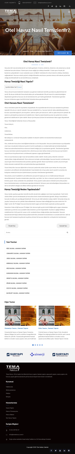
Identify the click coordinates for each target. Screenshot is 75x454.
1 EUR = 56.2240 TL (10, 2)
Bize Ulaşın (62, 53)
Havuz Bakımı (10, 414)
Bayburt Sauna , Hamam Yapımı (17, 293)
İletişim (8, 396)
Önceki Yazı (11, 226)
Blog (31, 51)
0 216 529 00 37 (14, 430)
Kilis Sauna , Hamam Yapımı (16, 268)
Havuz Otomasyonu (12, 411)
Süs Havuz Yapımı (11, 418)
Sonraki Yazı (63, 226)
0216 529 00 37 (26, 2)
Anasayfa (26, 51)
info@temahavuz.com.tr (44, 2)
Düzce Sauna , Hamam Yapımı (17, 288)
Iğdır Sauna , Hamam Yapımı (16, 283)
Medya (8, 393)
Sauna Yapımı (10, 408)
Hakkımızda (9, 387)
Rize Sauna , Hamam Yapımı (16, 248)
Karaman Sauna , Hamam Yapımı (18, 273)
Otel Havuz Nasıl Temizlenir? (43, 51)
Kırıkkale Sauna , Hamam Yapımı (18, 263)
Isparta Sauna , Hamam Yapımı (17, 278)
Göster (19, 87)
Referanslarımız (11, 390)
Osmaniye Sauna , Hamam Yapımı (18, 253)
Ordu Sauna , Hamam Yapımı (16, 258)
